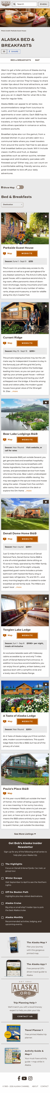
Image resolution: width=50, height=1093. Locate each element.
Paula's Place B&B (16, 789)
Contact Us (25, 1017)
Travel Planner (33, 1030)
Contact (44, 1086)
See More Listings (24, 834)
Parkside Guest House (18, 248)
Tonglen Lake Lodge (17, 630)
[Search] (14, 4)
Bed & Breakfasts (21, 60)
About (35, 1086)
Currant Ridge (12, 337)
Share (14, 52)
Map (37, 60)
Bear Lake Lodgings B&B (20, 434)
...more (14, 391)
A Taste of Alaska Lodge (19, 716)
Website (27, 253)
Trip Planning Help (24, 1003)
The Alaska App (36, 964)
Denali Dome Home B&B (20, 533)
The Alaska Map (36, 942)
